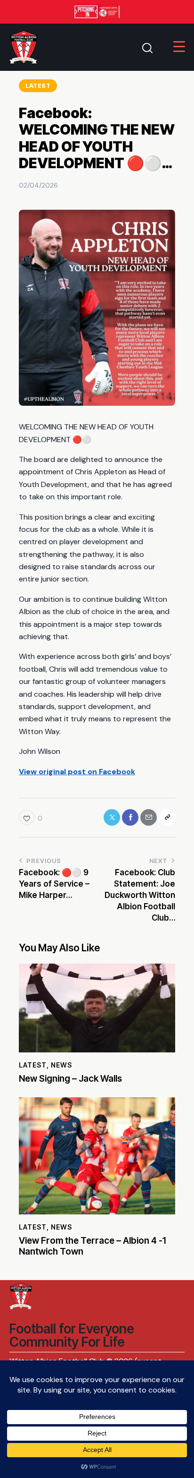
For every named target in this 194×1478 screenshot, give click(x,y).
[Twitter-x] (112, 817)
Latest (37, 85)
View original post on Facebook (77, 772)
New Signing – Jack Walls (70, 1079)
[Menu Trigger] (179, 47)
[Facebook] (130, 817)
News (61, 1065)
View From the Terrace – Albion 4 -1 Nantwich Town (92, 1246)
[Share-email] (148, 817)
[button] (30, 817)
